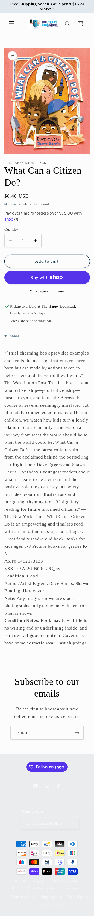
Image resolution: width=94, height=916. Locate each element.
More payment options (47, 291)
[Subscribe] (77, 733)
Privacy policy (72, 888)
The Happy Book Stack (45, 881)
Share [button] (15, 336)
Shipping (10, 203)
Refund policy (79, 897)
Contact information (42, 888)
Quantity (11, 229)
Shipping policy (51, 897)
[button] (11, 23)
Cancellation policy (50, 905)
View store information (30, 321)
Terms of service (22, 897)
